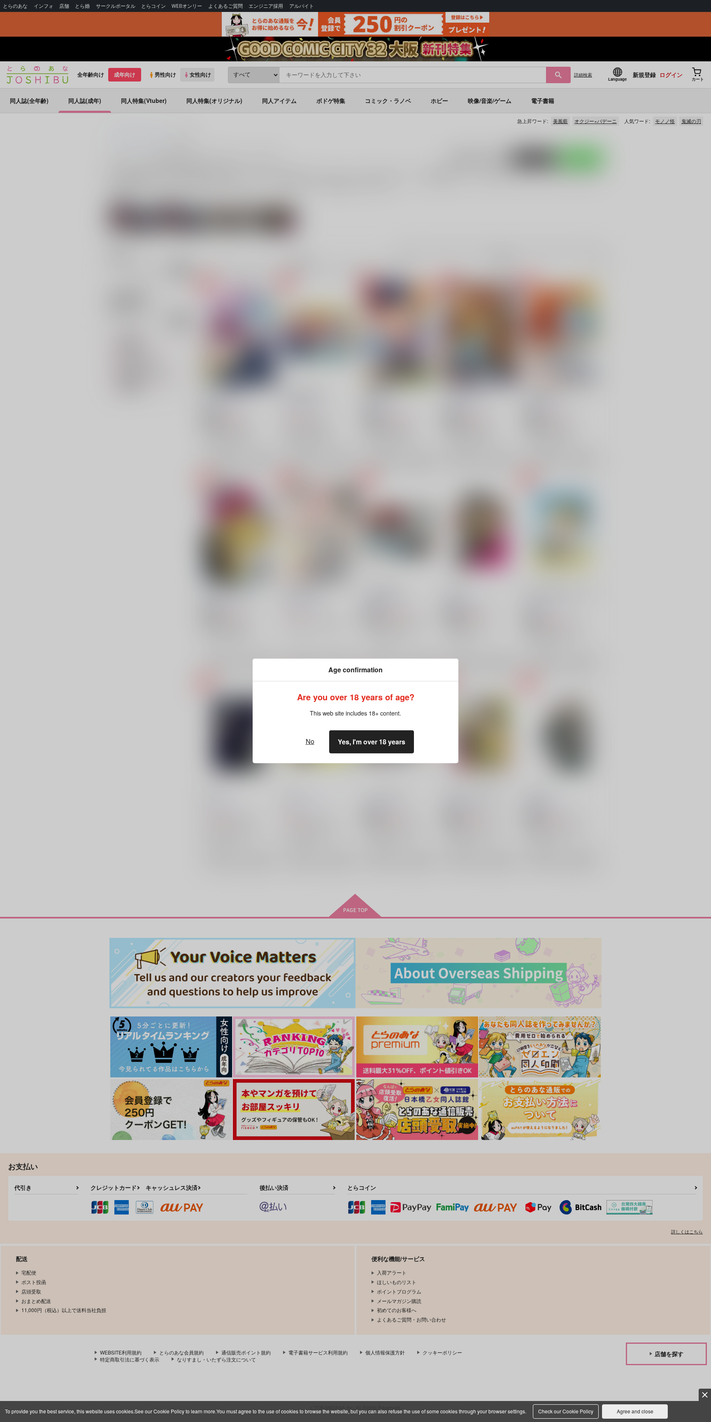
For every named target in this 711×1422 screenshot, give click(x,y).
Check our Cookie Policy (565, 1411)
